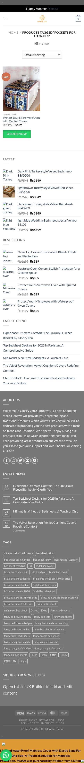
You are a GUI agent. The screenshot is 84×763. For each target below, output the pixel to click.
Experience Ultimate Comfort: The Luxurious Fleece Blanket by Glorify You (37, 335)
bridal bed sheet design (17, 578)
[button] (6, 755)
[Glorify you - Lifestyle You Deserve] (42, 19)
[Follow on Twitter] (20, 460)
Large (34, 654)
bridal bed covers (45, 565)
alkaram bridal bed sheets (18, 553)
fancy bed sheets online (17, 629)
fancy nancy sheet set (46, 642)
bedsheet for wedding (66, 559)
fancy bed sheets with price (49, 629)
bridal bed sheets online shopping (59, 597)
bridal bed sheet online (16, 585)
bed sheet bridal (45, 553)
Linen (44, 654)
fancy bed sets (42, 616)
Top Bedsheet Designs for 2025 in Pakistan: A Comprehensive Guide (33, 347)
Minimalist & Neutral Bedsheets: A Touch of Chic (35, 358)
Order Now (17, 134)
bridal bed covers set (15, 572)
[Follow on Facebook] (6, 460)
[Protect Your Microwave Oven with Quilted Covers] (21, 88)
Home (13, 32)
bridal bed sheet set (44, 591)
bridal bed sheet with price (18, 604)
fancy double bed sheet (46, 635)
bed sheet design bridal (17, 559)
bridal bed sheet (58, 572)
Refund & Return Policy (37, 723)
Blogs (60, 723)
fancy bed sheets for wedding (51, 623)
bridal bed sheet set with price (21, 597)
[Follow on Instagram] (13, 460)
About (23, 720)
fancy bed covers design (17, 616)
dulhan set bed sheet (15, 610)
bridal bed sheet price (44, 585)
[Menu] (5, 19)
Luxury (63, 654)
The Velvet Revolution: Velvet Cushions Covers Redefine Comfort (41, 368)
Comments (19, 530)
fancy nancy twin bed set (18, 648)
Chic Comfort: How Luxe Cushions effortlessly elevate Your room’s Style (39, 380)
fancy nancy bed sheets (17, 642)
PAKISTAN (10, 661)
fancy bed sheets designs (18, 623)
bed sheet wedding (14, 565)
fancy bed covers (60, 610)
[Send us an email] (27, 460)
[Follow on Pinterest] (34, 460)
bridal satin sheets (47, 604)
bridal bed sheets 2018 (17, 591)
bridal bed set (38, 572)
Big (30, 565)
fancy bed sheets (63, 616)
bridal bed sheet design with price (51, 578)
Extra (44, 610)
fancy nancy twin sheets (48, 648)
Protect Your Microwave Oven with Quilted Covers (21, 119)
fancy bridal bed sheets (17, 635)
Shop (61, 720)
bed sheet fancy (42, 559)
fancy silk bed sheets (15, 654)
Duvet (34, 610)
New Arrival (47, 720)
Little (53, 654)
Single (23, 661)
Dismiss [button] (52, 8)
